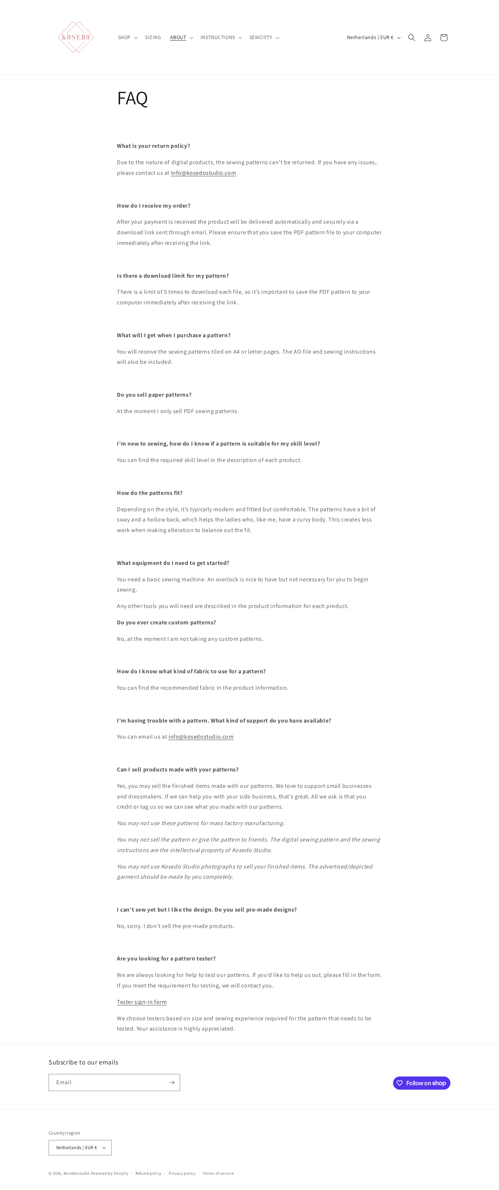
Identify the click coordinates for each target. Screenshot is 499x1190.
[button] (127, 37)
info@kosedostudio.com (201, 736)
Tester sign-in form (142, 1002)
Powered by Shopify (110, 1173)
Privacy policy (182, 1173)
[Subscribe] (172, 1082)
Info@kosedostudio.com (203, 173)
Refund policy (148, 1173)
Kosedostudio (77, 1173)
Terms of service (218, 1173)
